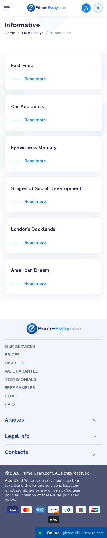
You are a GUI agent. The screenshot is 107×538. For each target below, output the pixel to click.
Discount (16, 363)
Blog (11, 396)
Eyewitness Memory (34, 147)
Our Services (20, 346)
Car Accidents (27, 106)
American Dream (30, 270)
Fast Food (22, 65)
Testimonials (20, 379)
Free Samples (20, 388)
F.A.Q (10, 404)
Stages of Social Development (46, 188)
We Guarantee (21, 371)
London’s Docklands (33, 229)
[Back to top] (95, 469)
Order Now (86, 8)
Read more (35, 79)
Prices (12, 355)
